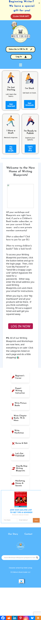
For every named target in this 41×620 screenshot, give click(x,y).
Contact (28, 534)
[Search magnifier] (37, 557)
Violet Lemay (28, 568)
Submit (36, 520)
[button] (20, 65)
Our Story (13, 534)
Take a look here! (22, 249)
